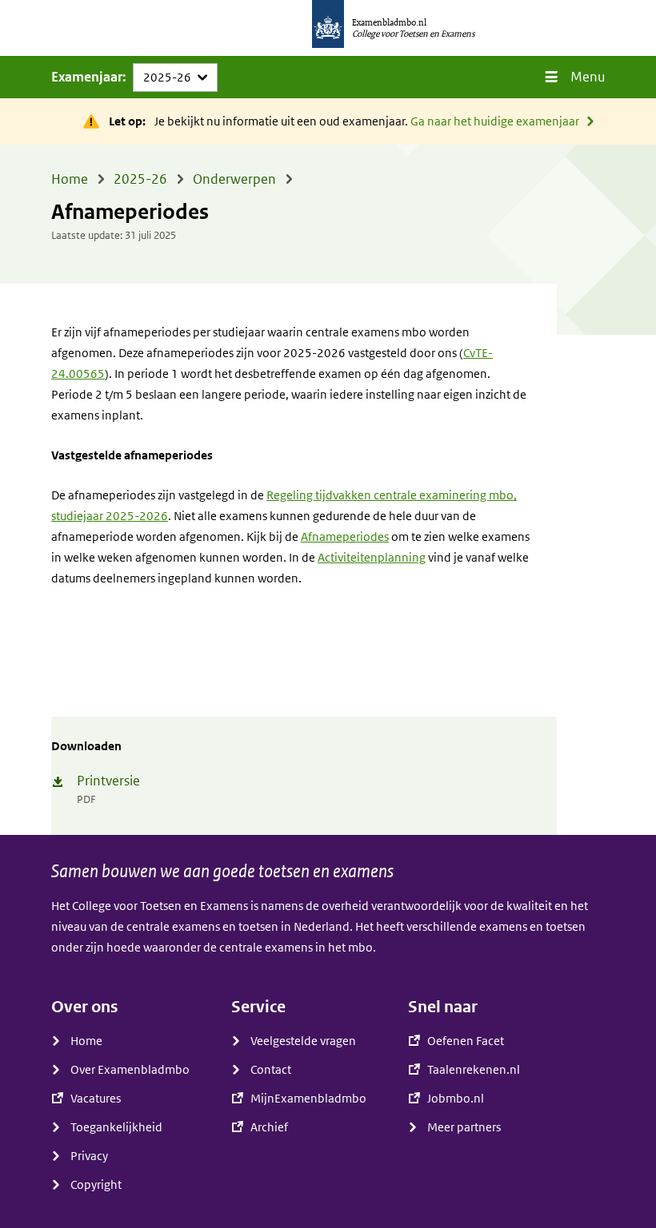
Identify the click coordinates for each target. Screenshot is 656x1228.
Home (86, 1041)
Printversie (108, 781)
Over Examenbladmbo (130, 1070)
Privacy (89, 1156)
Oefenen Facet (465, 1041)
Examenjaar (86, 77)
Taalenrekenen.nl (473, 1070)
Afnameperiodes (345, 537)
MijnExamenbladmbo (308, 1098)
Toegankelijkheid (116, 1127)
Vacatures (95, 1098)
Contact (270, 1070)
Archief (269, 1127)
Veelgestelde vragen (303, 1041)
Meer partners (464, 1127)
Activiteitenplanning (372, 557)
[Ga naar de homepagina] (328, 28)
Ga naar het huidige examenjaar (494, 121)
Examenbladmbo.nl (389, 22)
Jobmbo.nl (455, 1098)
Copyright (96, 1185)
